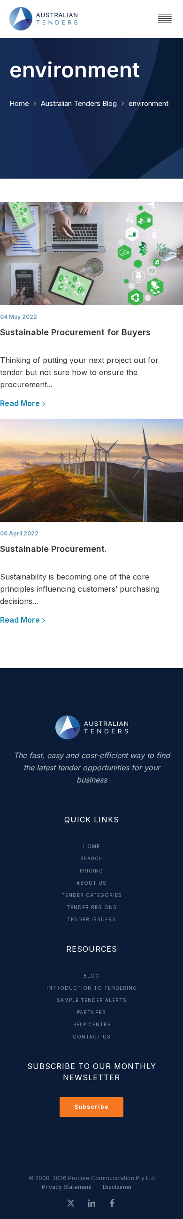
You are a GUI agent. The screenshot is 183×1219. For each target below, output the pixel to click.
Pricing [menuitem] (91, 870)
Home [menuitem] (91, 846)
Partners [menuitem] (91, 1012)
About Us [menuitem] (91, 883)
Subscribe (91, 1106)
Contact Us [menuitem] (92, 1036)
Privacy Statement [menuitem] (67, 1186)
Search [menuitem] (91, 858)
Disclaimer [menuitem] (117, 1186)
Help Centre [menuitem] (91, 1024)
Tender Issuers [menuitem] (91, 919)
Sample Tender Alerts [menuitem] (92, 1000)
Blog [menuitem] (91, 975)
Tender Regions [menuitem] (92, 907)
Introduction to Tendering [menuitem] (91, 988)
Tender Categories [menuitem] (91, 895)
